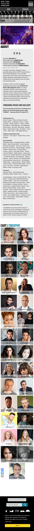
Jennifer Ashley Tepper (25, 443)
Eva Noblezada (25, 376)
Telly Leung (9, 343)
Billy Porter (9, 410)
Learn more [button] (8, 521)
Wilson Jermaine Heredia (8, 292)
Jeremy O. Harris (25, 275)
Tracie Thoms (8, 460)
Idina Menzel (8, 359)
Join (8, 9)
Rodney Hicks (25, 292)
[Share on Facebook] (2, 469)
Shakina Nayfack (8, 376)
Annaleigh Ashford (9, 242)
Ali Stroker (9, 443)
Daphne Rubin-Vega (25, 427)
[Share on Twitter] (2, 472)
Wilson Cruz (9, 275)
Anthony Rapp (25, 410)
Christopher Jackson (25, 309)
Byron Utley (25, 460)
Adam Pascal (8, 393)
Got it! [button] (17, 525)
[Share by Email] (2, 476)
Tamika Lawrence (9, 326)
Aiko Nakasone (25, 359)
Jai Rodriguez (9, 427)
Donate (25, 9)
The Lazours (25, 326)
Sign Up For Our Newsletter (16, 499)
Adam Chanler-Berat (8, 259)
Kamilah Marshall (25, 343)
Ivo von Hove (17, 477)
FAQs (20, 204)
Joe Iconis (9, 309)
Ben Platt (25, 393)
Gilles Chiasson (25, 259)
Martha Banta (25, 242)
